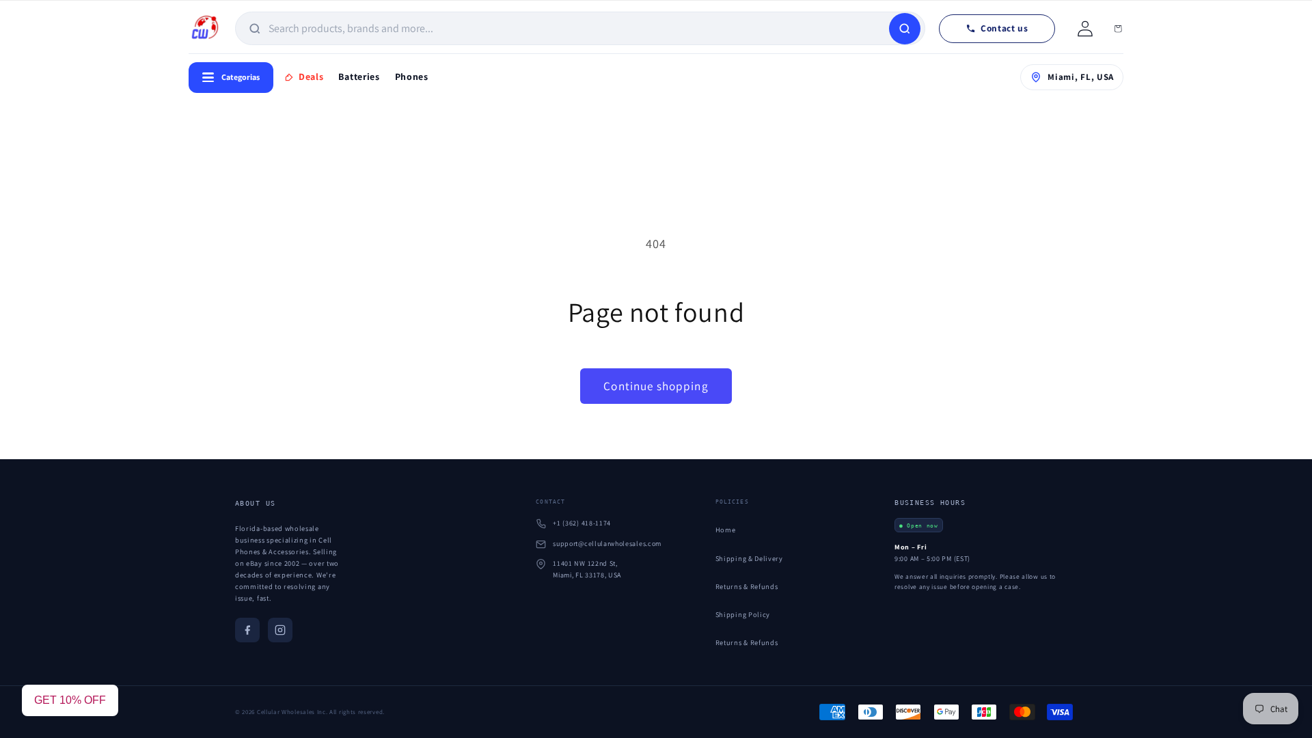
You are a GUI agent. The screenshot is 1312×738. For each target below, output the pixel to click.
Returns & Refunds (746, 586)
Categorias (240, 77)
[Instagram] (280, 630)
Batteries (358, 76)
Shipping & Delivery (749, 558)
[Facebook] (247, 630)
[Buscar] (904, 28)
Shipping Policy (742, 614)
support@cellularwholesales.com (607, 543)
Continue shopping (656, 386)
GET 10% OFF (70, 700)
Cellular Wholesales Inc (291, 712)
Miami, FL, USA (1081, 77)
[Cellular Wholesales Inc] (205, 28)
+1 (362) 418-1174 (582, 523)
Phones (411, 76)
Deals (311, 76)
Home (725, 529)
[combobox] (577, 28)
